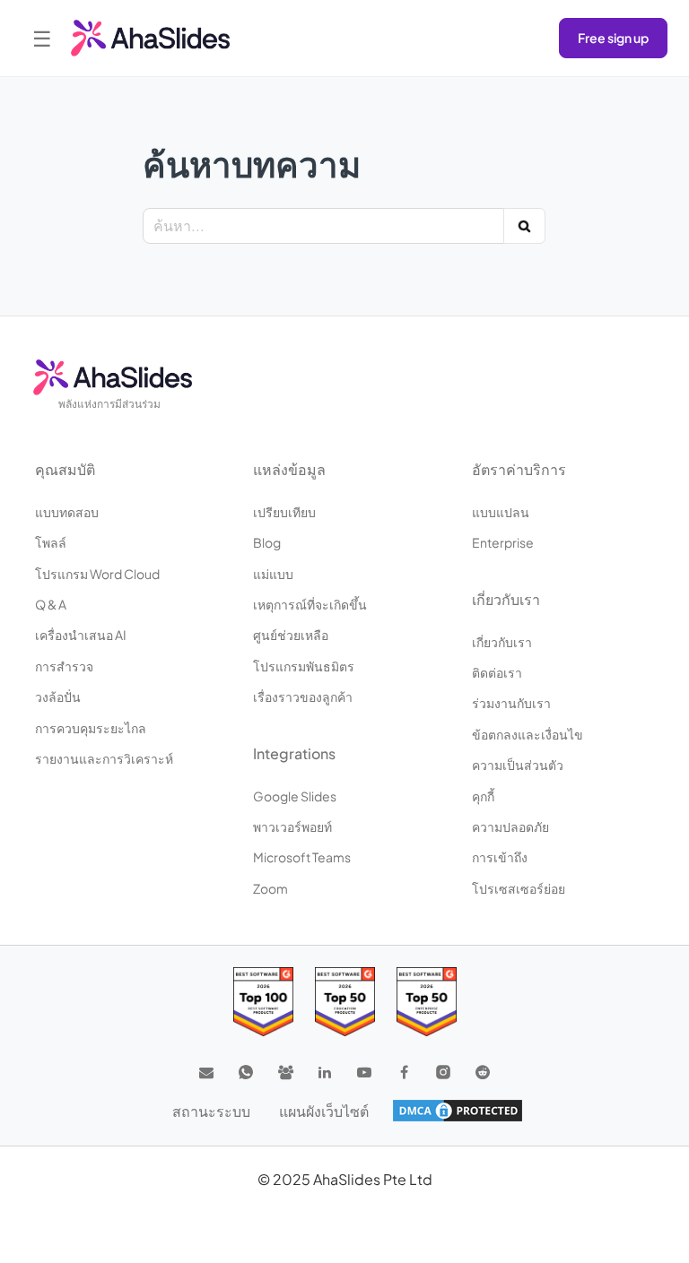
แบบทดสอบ (67, 512)
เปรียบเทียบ (284, 512)
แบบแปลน (500, 512)
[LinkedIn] (324, 1072)
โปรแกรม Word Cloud (97, 574)
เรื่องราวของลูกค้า (303, 696)
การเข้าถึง (500, 857)
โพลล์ (50, 542)
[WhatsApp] (245, 1072)
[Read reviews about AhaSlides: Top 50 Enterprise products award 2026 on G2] (427, 1001)
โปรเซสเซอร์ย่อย (518, 888)
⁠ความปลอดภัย (510, 826)
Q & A (50, 604)
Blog (267, 542)
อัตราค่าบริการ (519, 469)
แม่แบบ (273, 574)
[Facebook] (403, 1072)
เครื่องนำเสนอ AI (80, 635)
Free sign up (613, 38)
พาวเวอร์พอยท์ (292, 826)
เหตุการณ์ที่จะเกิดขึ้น (310, 604)
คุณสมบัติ (65, 469)
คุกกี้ (483, 796)
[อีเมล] (206, 1072)
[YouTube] (364, 1072)
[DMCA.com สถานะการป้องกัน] (457, 1110)
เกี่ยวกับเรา (502, 642)
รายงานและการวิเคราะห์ (104, 758)
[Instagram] (443, 1072)
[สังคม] (285, 1072)
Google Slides (294, 796)
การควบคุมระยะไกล (90, 728)
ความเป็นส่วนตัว (517, 765)
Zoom (270, 888)
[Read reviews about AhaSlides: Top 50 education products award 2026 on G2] (345, 1001)
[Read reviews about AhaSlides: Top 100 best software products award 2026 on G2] (263, 1001)
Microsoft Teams (302, 857)
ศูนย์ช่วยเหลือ (290, 635)
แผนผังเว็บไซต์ (324, 1111)
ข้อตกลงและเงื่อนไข (527, 734)
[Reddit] (482, 1072)
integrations (294, 753)
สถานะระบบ (211, 1111)
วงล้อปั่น (58, 696)
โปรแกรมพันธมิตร (303, 666)
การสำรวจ (64, 666)
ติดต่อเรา (497, 672)
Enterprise (503, 542)
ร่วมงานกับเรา (511, 703)
